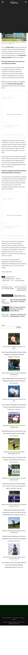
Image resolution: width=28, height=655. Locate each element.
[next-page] (5, 322)
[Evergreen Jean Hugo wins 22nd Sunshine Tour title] (5, 316)
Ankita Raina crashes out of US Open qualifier (8, 287)
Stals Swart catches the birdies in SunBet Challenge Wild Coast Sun (14, 452)
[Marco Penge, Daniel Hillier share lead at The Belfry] (5, 301)
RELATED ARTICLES (7, 295)
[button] (2, 2)
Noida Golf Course (6, 280)
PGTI (12, 280)
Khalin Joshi (18, 278)
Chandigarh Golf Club (10, 276)
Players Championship (19, 280)
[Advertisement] (14, 19)
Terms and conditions (7, 617)
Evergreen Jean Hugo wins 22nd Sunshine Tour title (14, 400)
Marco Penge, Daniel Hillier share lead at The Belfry (14, 347)
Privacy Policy (16, 617)
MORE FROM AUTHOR (19, 295)
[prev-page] (3, 322)
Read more (17, 357)
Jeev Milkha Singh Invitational (8, 278)
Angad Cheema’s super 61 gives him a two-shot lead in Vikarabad (14, 479)
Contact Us (22, 617)
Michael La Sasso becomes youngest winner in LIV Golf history (14, 531)
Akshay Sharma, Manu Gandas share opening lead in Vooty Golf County (14, 505)
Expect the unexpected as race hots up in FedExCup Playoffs (20, 288)
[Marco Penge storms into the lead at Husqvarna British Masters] (5, 309)
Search (3, 325)
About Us (14, 619)
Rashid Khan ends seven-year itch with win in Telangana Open (14, 426)
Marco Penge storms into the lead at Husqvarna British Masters (17, 308)
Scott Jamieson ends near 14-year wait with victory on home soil (14, 557)
